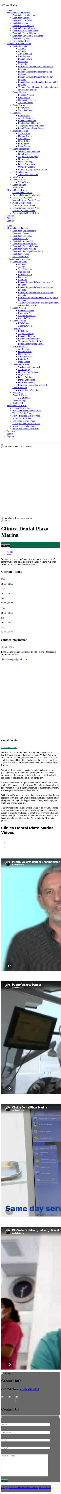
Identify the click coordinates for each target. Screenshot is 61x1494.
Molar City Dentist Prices (23, 210)
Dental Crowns (19, 105)
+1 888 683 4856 (29, 1389)
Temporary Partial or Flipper (31, 125)
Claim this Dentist (9, 747)
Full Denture (24, 115)
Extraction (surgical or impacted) (32, 169)
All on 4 (22, 48)
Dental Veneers (19, 92)
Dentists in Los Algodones (24, 15)
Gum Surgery (24, 154)
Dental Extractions (26, 164)
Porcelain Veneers (26, 95)
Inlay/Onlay (17, 177)
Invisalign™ (23, 143)
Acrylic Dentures (25, 118)
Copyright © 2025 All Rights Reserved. (26, 1487)
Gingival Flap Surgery (28, 156)
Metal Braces (24, 146)
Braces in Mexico (20, 131)
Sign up (10, 221)
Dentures (16, 113)
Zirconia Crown (25, 110)
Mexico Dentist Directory (18, 12)
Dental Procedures (20, 149)
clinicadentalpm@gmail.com (14, 659)
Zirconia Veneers (25, 102)
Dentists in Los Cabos (22, 20)
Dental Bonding (25, 161)
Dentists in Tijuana (20, 38)
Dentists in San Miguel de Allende (27, 36)
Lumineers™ (24, 97)
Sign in (10, 218)
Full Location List (20, 41)
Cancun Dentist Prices (22, 192)
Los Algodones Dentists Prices (26, 208)
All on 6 (22, 51)
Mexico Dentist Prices (17, 190)
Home (9, 10)
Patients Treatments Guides (19, 43)
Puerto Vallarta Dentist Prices (25, 213)
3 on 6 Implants (25, 54)
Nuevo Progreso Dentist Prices (26, 200)
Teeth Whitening (19, 172)
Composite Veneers (26, 100)
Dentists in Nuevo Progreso (24, 28)
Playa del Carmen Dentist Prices (26, 195)
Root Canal (17, 187)
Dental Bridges (19, 179)
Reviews (11, 215)
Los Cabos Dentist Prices (23, 205)
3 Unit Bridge (24, 182)
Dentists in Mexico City (23, 25)
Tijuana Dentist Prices (22, 197)
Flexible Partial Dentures (29, 123)
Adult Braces (24, 133)
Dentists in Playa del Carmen (25, 30)
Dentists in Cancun (21, 18)
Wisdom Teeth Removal (29, 151)
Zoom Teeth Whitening (28, 174)
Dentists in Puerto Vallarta (24, 33)
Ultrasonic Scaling (26, 167)
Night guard (23, 159)
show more (30, 564)
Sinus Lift (22, 64)
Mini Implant (24, 56)
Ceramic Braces (25, 141)
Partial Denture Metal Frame (31, 128)
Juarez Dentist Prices (21, 203)
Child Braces (24, 138)
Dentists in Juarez (20, 23)
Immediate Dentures (27, 120)
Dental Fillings (19, 185)
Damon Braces (24, 136)
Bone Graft (23, 61)
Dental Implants (19, 46)
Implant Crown (25, 59)
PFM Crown (24, 107)
